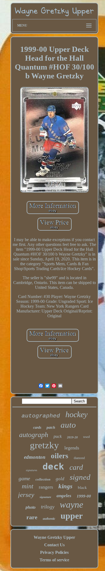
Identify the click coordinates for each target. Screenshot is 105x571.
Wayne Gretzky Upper (54, 537)
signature (45, 497)
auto (68, 425)
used (86, 436)
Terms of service (54, 560)
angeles (64, 495)
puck (58, 436)
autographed (41, 416)
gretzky (44, 445)
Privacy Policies (54, 552)
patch (51, 427)
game (24, 478)
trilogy (47, 507)
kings (65, 486)
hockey (76, 414)
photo (31, 507)
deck (53, 466)
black (82, 487)
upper (72, 516)
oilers (59, 456)
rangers (46, 487)
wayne (71, 505)
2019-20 (72, 437)
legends (71, 447)
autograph (33, 435)
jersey (26, 494)
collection (43, 479)
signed (80, 477)
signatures (31, 470)
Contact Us (54, 545)
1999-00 (84, 496)
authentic (49, 519)
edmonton (35, 457)
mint (27, 486)
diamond (79, 458)
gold (60, 478)
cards (37, 427)
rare (31, 517)
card (76, 467)
